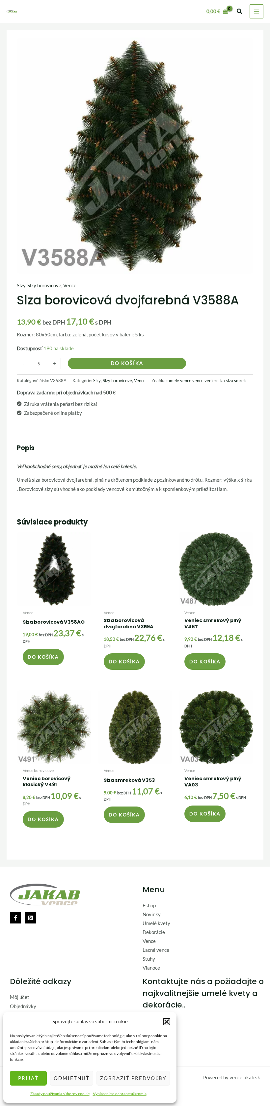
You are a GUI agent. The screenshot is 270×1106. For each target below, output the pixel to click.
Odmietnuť (72, 1078)
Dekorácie (154, 932)
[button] (166, 1021)
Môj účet (19, 997)
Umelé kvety (156, 923)
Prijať (28, 1078)
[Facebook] (15, 917)
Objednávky (23, 1006)
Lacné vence (156, 950)
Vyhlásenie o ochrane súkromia (120, 1093)
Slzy (21, 285)
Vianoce (151, 968)
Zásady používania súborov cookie (60, 1093)
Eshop (149, 905)
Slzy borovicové (44, 285)
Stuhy (149, 959)
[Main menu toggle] (256, 11)
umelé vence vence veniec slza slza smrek (207, 380)
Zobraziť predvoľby (133, 1078)
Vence (69, 285)
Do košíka (127, 363)
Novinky (152, 914)
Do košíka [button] (43, 657)
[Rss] (30, 917)
